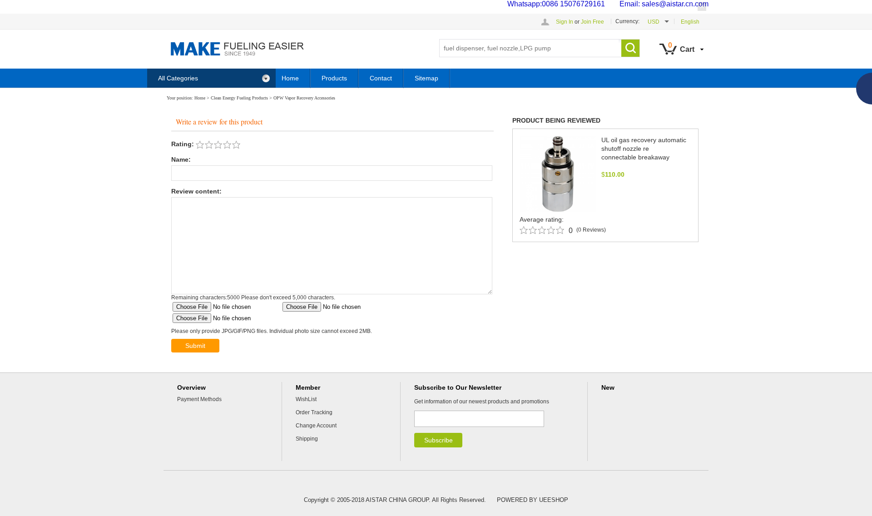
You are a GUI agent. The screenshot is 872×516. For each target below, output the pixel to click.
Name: (181, 159)
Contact (381, 78)
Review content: (196, 191)
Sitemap (426, 78)
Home (290, 78)
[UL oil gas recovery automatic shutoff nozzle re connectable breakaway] (558, 173)
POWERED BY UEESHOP (532, 499)
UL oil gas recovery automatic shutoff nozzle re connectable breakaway (643, 148)
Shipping (307, 439)
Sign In (564, 22)
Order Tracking (314, 412)
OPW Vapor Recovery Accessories (304, 97)
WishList (306, 399)
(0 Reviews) (591, 230)
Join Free (592, 22)
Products (334, 78)
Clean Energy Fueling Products (239, 97)
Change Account (316, 425)
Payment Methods (199, 399)
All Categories (178, 78)
